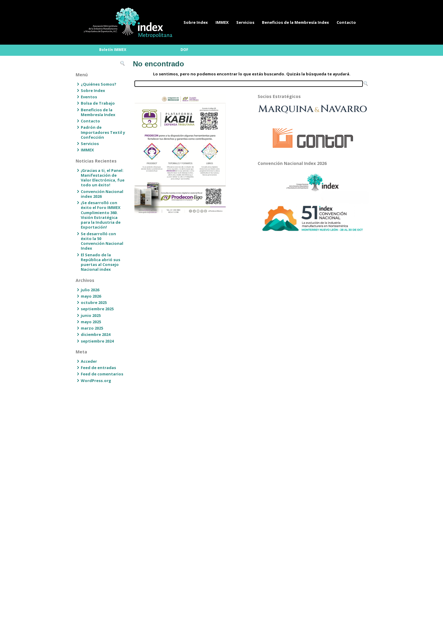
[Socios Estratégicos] (312, 109)
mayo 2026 (91, 296)
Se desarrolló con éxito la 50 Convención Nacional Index (102, 241)
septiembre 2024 (97, 341)
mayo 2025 (91, 321)
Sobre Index (196, 22)
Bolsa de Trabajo (98, 103)
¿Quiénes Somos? (98, 84)
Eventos (89, 97)
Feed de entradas (98, 367)
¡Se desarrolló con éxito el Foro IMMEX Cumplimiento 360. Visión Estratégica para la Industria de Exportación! (101, 215)
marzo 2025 (92, 328)
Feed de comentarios (102, 374)
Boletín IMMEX (112, 49)
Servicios (245, 22)
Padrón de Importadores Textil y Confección (103, 132)
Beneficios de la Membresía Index (295, 22)
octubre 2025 (94, 302)
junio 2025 (91, 315)
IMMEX (222, 22)
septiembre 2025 (97, 308)
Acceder (89, 361)
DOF (184, 49)
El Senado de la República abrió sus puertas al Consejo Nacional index (100, 262)
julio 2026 (90, 289)
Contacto (346, 22)
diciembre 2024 (95, 334)
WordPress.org (96, 380)
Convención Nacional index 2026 (102, 194)
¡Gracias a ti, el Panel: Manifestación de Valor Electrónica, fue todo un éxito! (102, 178)
